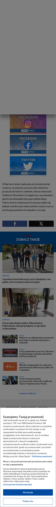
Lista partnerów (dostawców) (17, 484)
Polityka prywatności (42, 456)
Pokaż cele (28, 501)
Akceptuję (28, 492)
